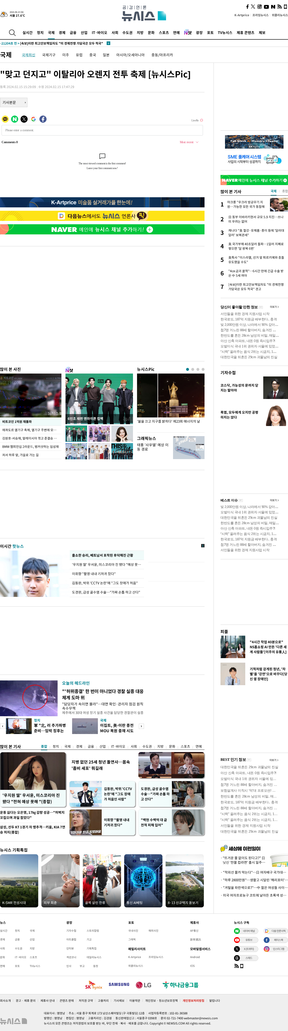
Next (141, 726)
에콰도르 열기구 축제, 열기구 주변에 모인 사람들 (31, 430)
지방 (140, 32)
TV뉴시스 (225, 32)
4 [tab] (203, 369)
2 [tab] (192, 369)
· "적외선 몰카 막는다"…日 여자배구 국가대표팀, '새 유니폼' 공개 (254, 872)
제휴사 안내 (47, 1000)
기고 (89, 939)
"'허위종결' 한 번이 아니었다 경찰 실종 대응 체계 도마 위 (103, 694)
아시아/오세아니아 (130, 54)
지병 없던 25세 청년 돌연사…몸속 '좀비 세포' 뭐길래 (101, 765)
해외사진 (153, 931)
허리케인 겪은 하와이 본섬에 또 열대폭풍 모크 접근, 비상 (47, 43)
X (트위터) (249, 949)
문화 (151, 32)
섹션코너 (71, 957)
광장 (199, 32)
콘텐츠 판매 (67, 1000)
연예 (176, 32)
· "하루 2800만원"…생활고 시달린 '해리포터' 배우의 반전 (254, 880)
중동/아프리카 (162, 54)
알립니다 (214, 1000)
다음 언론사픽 (279, 931)
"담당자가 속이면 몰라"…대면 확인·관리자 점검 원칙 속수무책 (102, 706)
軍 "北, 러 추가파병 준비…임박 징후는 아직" (50, 730)
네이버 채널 (249, 931)
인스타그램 (278, 949)
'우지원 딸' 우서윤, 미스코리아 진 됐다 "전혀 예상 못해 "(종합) (31, 798)
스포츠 (164, 32)
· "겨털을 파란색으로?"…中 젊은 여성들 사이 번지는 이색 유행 (254, 887)
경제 (62, 32)
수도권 (127, 32)
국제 (51, 32)
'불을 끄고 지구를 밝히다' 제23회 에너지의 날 (168, 421)
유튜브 (248, 940)
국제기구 (49, 54)
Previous (2, 726)
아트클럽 (71, 939)
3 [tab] (197, 369)
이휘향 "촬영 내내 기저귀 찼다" (94, 573)
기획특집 (92, 948)
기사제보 (119, 1000)
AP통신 (194, 931)
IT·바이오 (99, 32)
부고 (82, 966)
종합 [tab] (285, 191)
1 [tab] (187, 369)
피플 (224, 631)
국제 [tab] (274, 191)
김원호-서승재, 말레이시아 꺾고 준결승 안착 (31, 438)
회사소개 (5, 1000)
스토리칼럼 (93, 931)
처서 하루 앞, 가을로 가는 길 (20, 455)
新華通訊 (195, 939)
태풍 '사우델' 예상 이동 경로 (153, 447)
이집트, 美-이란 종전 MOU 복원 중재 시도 (117, 727)
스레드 (248, 958)
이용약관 (134, 1000)
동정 (95, 966)
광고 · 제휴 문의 (26, 1000)
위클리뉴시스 (280, 15)
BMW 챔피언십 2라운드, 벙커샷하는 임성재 (30, 446)
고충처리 (103, 1000)
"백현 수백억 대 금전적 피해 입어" (154, 822)
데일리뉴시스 (94, 957)
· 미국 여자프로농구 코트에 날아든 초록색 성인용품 (254, 895)
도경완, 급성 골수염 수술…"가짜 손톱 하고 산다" (106, 592)
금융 (73, 32)
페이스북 (278, 940)
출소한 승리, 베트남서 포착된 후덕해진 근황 (102, 555)
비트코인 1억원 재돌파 (17, 421)
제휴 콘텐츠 (245, 32)
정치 (40, 32)
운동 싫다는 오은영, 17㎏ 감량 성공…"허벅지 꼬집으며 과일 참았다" (32, 815)
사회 (115, 32)
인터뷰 (70, 948)
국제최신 (28, 54)
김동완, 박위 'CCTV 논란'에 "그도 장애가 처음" (105, 582)
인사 (68, 966)
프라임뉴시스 (260, 15)
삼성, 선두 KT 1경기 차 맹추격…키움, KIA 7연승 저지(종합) (32, 830)
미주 (65, 54)
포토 (210, 32)
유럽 (79, 54)
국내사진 (133, 931)
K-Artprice (241, 15)
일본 (106, 54)
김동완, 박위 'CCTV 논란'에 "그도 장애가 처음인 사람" (118, 794)
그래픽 (132, 939)
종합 (44, 746)
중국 (92, 54)
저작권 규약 (86, 1000)
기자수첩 (228, 372)
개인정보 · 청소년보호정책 (161, 1000)
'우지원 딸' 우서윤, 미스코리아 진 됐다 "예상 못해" (107, 564)
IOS (192, 966)
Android (195, 957)
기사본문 (9, 102)
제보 (262, 32)
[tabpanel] (171, 402)
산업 (84, 32)
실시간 (27, 32)
